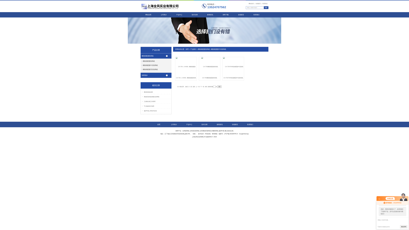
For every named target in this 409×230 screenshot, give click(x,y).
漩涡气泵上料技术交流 (150, 111)
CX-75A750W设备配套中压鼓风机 (233, 78)
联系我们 (265, 3)
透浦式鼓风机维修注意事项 (151, 97)
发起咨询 (403, 226)
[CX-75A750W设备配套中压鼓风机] (233, 66)
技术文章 (195, 15)
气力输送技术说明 (149, 106)
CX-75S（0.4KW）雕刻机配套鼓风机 (186, 78)
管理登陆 (214, 134)
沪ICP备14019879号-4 (231, 134)
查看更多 (145, 75)
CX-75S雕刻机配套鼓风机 (209, 78)
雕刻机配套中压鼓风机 (150, 65)
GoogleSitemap (244, 134)
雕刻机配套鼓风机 (148, 56)
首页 (187, 49)
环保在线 (208, 134)
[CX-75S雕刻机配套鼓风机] (209, 66)
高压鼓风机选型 (148, 92)
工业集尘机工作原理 (149, 101)
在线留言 (258, 3)
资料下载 (226, 15)
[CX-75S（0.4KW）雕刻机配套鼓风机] (186, 66)
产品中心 (179, 15)
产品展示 (193, 49)
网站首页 (251, 3)
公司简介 (164, 15)
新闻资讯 (210, 15)
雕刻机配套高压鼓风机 (150, 69)
